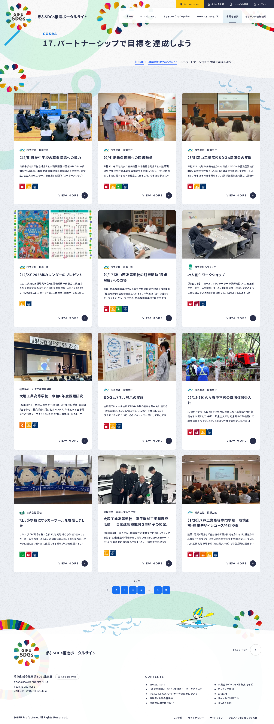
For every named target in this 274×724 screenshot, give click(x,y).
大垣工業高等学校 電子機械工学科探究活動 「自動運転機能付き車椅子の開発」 (136, 521)
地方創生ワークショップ (206, 274)
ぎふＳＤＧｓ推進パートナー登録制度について (173, 693)
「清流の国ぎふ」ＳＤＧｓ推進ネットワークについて (176, 689)
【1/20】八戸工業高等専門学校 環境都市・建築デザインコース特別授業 (218, 523)
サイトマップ (216, 717)
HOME (139, 62)
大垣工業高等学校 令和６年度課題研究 (51, 395)
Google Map (68, 676)
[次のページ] (158, 590)
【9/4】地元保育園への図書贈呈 (128, 157)
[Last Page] (166, 590)
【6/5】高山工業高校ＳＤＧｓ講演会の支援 (220, 157)
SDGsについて (157, 684)
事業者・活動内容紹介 (161, 698)
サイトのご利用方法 (228, 698)
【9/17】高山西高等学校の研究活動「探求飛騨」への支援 (135, 277)
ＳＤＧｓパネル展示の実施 (124, 397)
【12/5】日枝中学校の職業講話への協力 (50, 157)
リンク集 (178, 717)
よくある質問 (225, 702)
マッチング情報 (226, 689)
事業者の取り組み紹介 (162, 62)
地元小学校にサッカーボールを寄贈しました (52, 523)
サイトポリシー (196, 717)
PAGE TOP (240, 649)
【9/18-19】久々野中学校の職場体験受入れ (220, 400)
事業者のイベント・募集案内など (235, 684)
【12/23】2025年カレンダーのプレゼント (50, 274)
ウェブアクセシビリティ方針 (243, 717)
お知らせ (222, 693)
